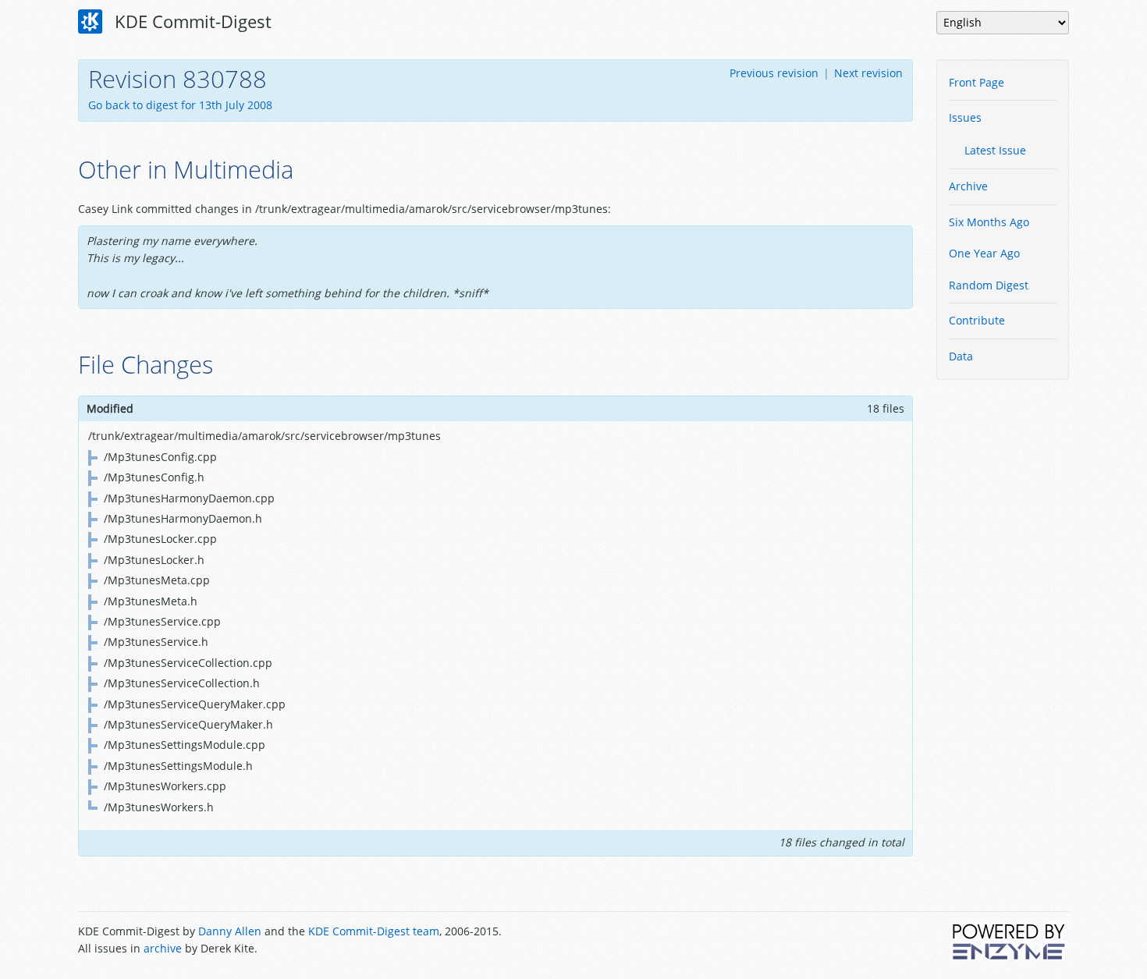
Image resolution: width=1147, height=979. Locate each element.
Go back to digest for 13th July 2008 (180, 105)
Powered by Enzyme (1009, 941)
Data (961, 356)
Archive (968, 186)
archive (163, 948)
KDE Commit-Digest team (373, 931)
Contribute (977, 320)
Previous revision (774, 73)
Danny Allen (229, 931)
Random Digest (988, 285)
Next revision (868, 73)
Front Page (976, 82)
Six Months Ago (989, 222)
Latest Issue (995, 150)
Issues (965, 117)
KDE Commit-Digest (191, 21)
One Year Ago (984, 253)
